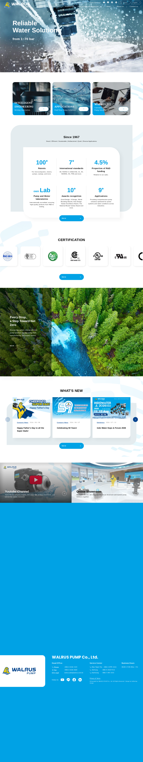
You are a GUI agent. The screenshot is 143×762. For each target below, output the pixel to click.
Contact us (134, 6)
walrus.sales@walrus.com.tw (73, 672)
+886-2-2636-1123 (70, 667)
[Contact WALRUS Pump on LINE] (108, 2)
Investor (79, 2)
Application (54, 6)
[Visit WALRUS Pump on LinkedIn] (116, 2)
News (108, 6)
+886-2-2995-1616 (110, 667)
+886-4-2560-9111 (108, 670)
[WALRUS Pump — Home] (17, 5)
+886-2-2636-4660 (70, 670)
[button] (135, 419)
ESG (86, 2)
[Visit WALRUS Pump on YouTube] (104, 2)
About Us (120, 6)
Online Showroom (95, 2)
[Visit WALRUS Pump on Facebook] (112, 2)
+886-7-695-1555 (108, 672)
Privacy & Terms (95, 678)
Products (68, 6)
